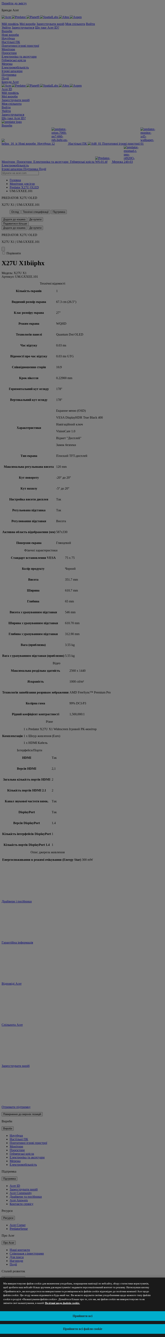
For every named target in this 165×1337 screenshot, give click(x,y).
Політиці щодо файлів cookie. (62, 1303)
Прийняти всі (82, 1316)
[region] (82, 1307)
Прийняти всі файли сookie (82, 1329)
